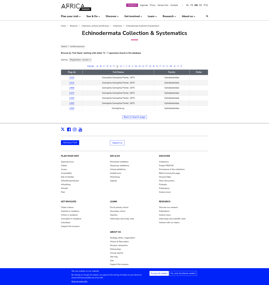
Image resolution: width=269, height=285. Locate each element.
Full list (90, 66)
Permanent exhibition (119, 161)
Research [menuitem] (168, 17)
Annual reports (116, 253)
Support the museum (70, 226)
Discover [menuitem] (111, 17)
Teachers (114, 215)
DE (200, 5)
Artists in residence (69, 215)
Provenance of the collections (172, 169)
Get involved (68, 201)
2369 (71, 108)
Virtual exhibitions (118, 169)
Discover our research (168, 207)
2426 (71, 77)
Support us (117, 142)
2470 (71, 93)
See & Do (115, 156)
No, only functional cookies (183, 273)
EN (196, 5)
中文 (206, 5)
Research (73, 26)
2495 (71, 103)
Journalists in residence (71, 218)
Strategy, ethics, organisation (122, 237)
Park (63, 192)
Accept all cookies (159, 273)
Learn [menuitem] (151, 17)
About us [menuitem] (187, 17)
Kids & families (67, 177)
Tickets (64, 165)
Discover (164, 156)
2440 (71, 98)
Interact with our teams (169, 222)
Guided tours (115, 173)
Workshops (115, 177)
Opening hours (67, 161)
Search (64, 46)
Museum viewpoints (119, 245)
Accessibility (66, 173)
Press (153, 5)
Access (64, 169)
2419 (71, 82)
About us (115, 232)
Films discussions (166, 180)
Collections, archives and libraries (95, 26)
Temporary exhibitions (119, 165)
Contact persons (77, 46)
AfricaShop (66, 184)
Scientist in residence (70, 211)
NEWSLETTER (70, 142)
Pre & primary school (119, 207)
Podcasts (163, 184)
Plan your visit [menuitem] (69, 17)
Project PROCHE (166, 165)
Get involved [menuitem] (132, 17)
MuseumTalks (165, 177)
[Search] (207, 16)
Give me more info (79, 281)
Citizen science (67, 207)
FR (191, 5)
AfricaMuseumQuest (70, 180)
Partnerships (115, 249)
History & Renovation (119, 241)
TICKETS (132, 5)
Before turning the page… (170, 173)
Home (63, 26)
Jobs (112, 260)
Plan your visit (70, 156)
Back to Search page (134, 117)
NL (187, 5)
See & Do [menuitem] (92, 17)
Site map (114, 256)
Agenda (144, 5)
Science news (165, 192)
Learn (113, 201)
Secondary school (117, 211)
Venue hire (162, 5)
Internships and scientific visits (172, 218)
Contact (174, 5)
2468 (71, 87)
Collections (117, 26)
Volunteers (65, 222)
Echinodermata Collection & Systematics (142, 26)
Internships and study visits (122, 218)
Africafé (64, 188)
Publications (164, 188)
